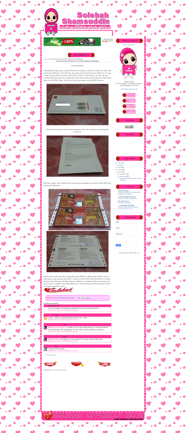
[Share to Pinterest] (89, 298)
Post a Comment (51, 355)
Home (45, 59)
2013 (119, 172)
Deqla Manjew (55, 339)
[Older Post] (104, 366)
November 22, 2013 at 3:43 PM (57, 331)
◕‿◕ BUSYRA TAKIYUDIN (126, 205)
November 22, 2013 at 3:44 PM (57, 341)
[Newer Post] (51, 366)
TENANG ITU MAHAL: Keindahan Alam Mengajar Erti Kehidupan (129, 193)
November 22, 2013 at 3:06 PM (57, 319)
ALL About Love (123, 201)
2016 (119, 165)
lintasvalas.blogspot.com (59, 327)
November (122, 176)
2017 (119, 162)
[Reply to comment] (71, 310)
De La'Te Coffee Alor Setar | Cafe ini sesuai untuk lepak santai (128, 208)
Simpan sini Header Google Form (127, 198)
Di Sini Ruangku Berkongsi (127, 197)
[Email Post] (78, 298)
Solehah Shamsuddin (60, 298)
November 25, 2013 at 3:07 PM (57, 350)
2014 (119, 169)
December (122, 174)
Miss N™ (51, 346)
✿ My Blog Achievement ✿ (129, 89)
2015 (119, 167)
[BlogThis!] (84, 298)
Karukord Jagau (123, 190)
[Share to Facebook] (88, 298)
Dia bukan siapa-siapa (124, 202)
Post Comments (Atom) (59, 370)
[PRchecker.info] (129, 128)
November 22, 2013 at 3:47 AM (57, 310)
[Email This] (82, 298)
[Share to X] (86, 298)
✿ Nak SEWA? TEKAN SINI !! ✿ (129, 253)
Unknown (51, 315)
